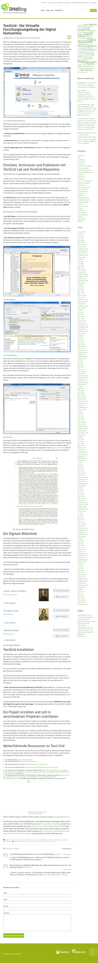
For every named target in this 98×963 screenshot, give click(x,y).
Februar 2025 (82, 270)
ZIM (79, 72)
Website (5, 906)
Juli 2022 (80, 335)
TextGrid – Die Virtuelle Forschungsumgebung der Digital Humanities (29, 29)
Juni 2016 (81, 490)
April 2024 (81, 291)
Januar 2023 (81, 323)
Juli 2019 (80, 412)
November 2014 (83, 530)
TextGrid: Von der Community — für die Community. (37, 812)
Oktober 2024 (82, 278)
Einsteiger (28, 841)
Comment (6, 913)
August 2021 (82, 359)
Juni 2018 (81, 439)
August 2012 (82, 587)
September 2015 (83, 509)
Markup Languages (84, 183)
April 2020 (81, 393)
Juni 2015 (81, 515)
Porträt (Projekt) (83, 191)
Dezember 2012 (83, 579)
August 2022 (82, 333)
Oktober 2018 (82, 431)
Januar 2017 (81, 475)
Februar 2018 (82, 448)
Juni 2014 (81, 541)
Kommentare (67, 2)
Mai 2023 (80, 314)
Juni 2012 (81, 591)
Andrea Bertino (20, 38)
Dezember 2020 (83, 376)
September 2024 (83, 280)
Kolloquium (81, 177)
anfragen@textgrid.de (62, 817)
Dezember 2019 (83, 401)
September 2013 (83, 560)
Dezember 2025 (83, 249)
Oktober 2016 (82, 481)
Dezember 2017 (83, 452)
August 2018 (82, 435)
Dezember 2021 (83, 350)
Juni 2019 (81, 414)
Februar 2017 (82, 473)
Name (5, 893)
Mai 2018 (80, 441)
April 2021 (81, 367)
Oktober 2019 (82, 405)
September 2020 (83, 382)
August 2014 (82, 536)
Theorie (80, 208)
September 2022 (83, 331)
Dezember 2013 (83, 553)
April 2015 (81, 520)
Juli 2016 (80, 488)
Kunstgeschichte (82, 55)
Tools (92, 66)
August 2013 (82, 562)
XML (93, 70)
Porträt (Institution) (84, 187)
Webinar (80, 221)
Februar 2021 (82, 371)
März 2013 (81, 572)
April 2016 (81, 494)
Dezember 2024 (83, 274)
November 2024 (83, 276)
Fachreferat (81, 162)
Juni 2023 (81, 312)
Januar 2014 (81, 551)
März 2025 (81, 268)
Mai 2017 (80, 467)
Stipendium (80, 64)
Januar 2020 (81, 399)
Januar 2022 (81, 348)
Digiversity (81, 636)
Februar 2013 (82, 575)
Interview (81, 174)
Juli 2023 (80, 310)
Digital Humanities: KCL (85, 630)
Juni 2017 (81, 465)
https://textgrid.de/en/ (25, 760)
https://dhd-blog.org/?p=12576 (54, 875)
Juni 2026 (81, 236)
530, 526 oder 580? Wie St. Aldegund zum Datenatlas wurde (86, 113)
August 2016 (82, 486)
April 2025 (81, 266)
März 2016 (81, 496)
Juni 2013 (81, 566)
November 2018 (83, 429)
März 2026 (81, 242)
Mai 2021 (80, 365)
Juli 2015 (80, 513)
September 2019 (83, 407)
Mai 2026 (80, 238)
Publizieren (81, 193)
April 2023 (81, 316)
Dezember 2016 (83, 477)
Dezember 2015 (83, 503)
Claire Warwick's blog (84, 615)
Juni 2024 (81, 287)
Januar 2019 (81, 424)
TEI (85, 64)
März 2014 (81, 547)
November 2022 (83, 327)
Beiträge (60, 2)
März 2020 (81, 395)
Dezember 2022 (83, 325)
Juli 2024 (80, 285)
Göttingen (81, 53)
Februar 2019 (82, 422)
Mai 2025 (80, 264)
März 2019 (81, 420)
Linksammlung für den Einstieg (50, 824)
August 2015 (82, 511)
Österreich (83, 72)
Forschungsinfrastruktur (40, 839)
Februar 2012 (82, 600)
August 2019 (82, 410)
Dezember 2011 (83, 604)
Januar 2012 (81, 602)
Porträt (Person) (83, 189)
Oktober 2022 (82, 329)
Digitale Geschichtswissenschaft (85, 37)
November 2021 (83, 352)
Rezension (80, 58)
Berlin (93, 24)
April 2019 (81, 418)
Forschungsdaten (87, 46)
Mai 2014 (80, 543)
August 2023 (82, 308)
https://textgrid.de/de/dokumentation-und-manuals (41, 767)
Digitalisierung (82, 44)
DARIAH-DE (77, 2)
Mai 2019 (80, 416)
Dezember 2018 (83, 426)
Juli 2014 (80, 539)
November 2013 (83, 556)
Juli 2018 (80, 437)
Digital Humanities (87, 41)
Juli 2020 (80, 386)
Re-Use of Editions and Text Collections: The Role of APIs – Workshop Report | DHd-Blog (87, 121)
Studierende (41, 841)
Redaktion (59, 10)
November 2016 (83, 479)
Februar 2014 (82, 549)
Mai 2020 (80, 390)
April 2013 (81, 570)
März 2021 (81, 369)
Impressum (94, 2)
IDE (86, 53)
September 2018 (83, 433)
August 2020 (82, 384)
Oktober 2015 (82, 507)
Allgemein (8, 839)
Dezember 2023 (83, 300)
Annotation (80, 25)
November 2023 (83, 302)
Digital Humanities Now (85, 628)
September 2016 (83, 484)
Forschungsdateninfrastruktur (86, 48)
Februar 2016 (82, 498)
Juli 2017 (80, 462)
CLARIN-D (90, 27)
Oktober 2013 (82, 558)
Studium (65, 839)
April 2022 (81, 342)
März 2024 (81, 293)
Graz (91, 51)
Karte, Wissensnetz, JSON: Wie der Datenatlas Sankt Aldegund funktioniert (87, 85)
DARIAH (87, 28)
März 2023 (81, 319)
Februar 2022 (82, 346)
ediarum (90, 44)
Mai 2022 (80, 340)
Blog (43, 10)
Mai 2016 (80, 492)
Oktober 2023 (82, 304)
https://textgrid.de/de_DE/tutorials (36, 764)
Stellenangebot (88, 59)
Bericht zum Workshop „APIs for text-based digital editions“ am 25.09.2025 (86, 127)
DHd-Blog (18, 954)
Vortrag (80, 217)
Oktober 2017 (82, 456)
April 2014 (81, 545)
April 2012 (81, 596)
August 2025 (82, 257)
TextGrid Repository (13, 359)
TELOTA (90, 64)
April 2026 (81, 240)
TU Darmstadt (82, 212)
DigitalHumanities (19, 841)
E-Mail (5, 899)
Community (81, 160)
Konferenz (91, 53)
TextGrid (53, 841)
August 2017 (82, 460)
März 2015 (81, 522)
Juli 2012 (80, 589)
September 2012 (83, 585)
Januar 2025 (81, 272)
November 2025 (83, 251)
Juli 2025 (80, 259)
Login (44, 2)
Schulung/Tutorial (83, 198)
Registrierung (51, 2)
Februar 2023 (82, 321)
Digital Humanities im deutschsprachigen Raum (13, 8)
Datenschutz (85, 2)
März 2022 (81, 344)
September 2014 (83, 534)
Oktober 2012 (82, 583)
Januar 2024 (81, 297)
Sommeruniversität (84, 200)
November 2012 (83, 581)
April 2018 (81, 443)
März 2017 (81, 471)
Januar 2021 (81, 374)
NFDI (88, 55)
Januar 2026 (81, 247)
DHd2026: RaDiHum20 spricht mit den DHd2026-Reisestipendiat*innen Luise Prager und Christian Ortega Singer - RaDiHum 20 (87, 137)
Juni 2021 (81, 363)
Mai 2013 (80, 568)
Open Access (82, 185)
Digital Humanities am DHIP (87, 621)
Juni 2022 (81, 338)
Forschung (15, 839)
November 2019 (83, 403)
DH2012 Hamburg (83, 619)
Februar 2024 (82, 295)
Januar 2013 (81, 577)
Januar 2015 (81, 526)
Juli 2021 (80, 361)
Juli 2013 (80, 564)
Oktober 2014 (82, 532)
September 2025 (83, 255)
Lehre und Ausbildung (55, 839)
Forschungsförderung (85, 170)
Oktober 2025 (82, 253)
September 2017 (83, 458)
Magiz (80, 90)
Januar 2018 (81, 450)
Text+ (80, 66)
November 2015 (83, 505)
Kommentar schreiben (12, 849)
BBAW (86, 24)
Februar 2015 (82, 524)
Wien (79, 70)
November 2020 (83, 378)
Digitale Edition (85, 35)
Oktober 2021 (82, 355)
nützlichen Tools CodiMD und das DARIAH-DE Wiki (47, 826)
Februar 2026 (82, 245)
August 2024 (82, 283)
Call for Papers (82, 27)
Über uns (49, 10)
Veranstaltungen (83, 215)
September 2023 (83, 306)
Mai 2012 (80, 594)
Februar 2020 (82, 397)
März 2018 (81, 445)
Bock (79, 83)
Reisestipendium (88, 57)
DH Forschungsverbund (85, 617)
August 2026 (82, 232)
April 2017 (81, 469)
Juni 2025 (81, 261)
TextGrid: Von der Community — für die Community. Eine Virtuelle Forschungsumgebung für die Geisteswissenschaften (36, 776)
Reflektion (81, 196)
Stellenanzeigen (83, 202)
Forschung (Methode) (26, 839)
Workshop (86, 70)
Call (79, 157)
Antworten (68, 854)
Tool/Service (81, 210)
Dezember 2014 (83, 528)
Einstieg (34, 841)
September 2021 (83, 357)
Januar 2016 (81, 501)
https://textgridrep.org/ (28, 761)
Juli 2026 (80, 234)
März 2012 (81, 598)
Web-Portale (7, 841)
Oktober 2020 (82, 380)
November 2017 (83, 454)
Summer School (83, 206)
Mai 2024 (80, 289)
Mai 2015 (80, 517)
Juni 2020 (81, 388)
